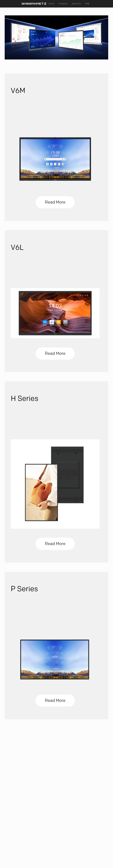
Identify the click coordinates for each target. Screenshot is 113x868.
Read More (55, 202)
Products (63, 3)
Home (51, 3)
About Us (76, 3)
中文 (87, 3)
